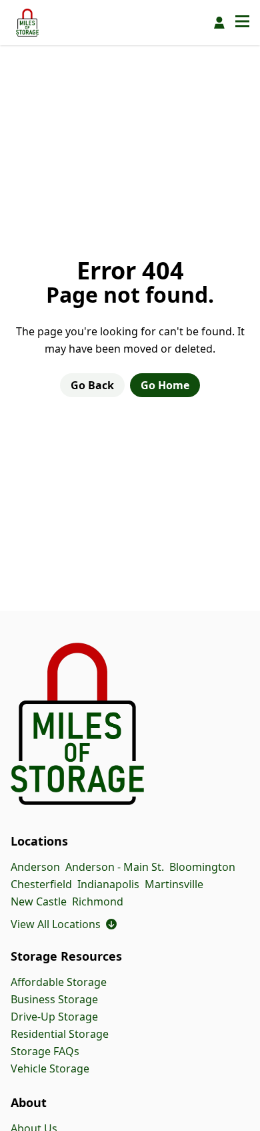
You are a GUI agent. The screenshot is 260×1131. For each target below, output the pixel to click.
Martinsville (174, 884)
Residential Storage (60, 1034)
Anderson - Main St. (114, 867)
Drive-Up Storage (54, 1016)
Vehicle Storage (50, 1068)
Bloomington (202, 867)
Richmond (97, 901)
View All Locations (64, 924)
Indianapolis (108, 884)
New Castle (39, 901)
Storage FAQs (45, 1051)
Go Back (92, 385)
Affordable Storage (59, 982)
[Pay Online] (219, 23)
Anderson (35, 867)
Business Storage (54, 999)
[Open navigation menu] (242, 22)
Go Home (165, 385)
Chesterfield (41, 884)
